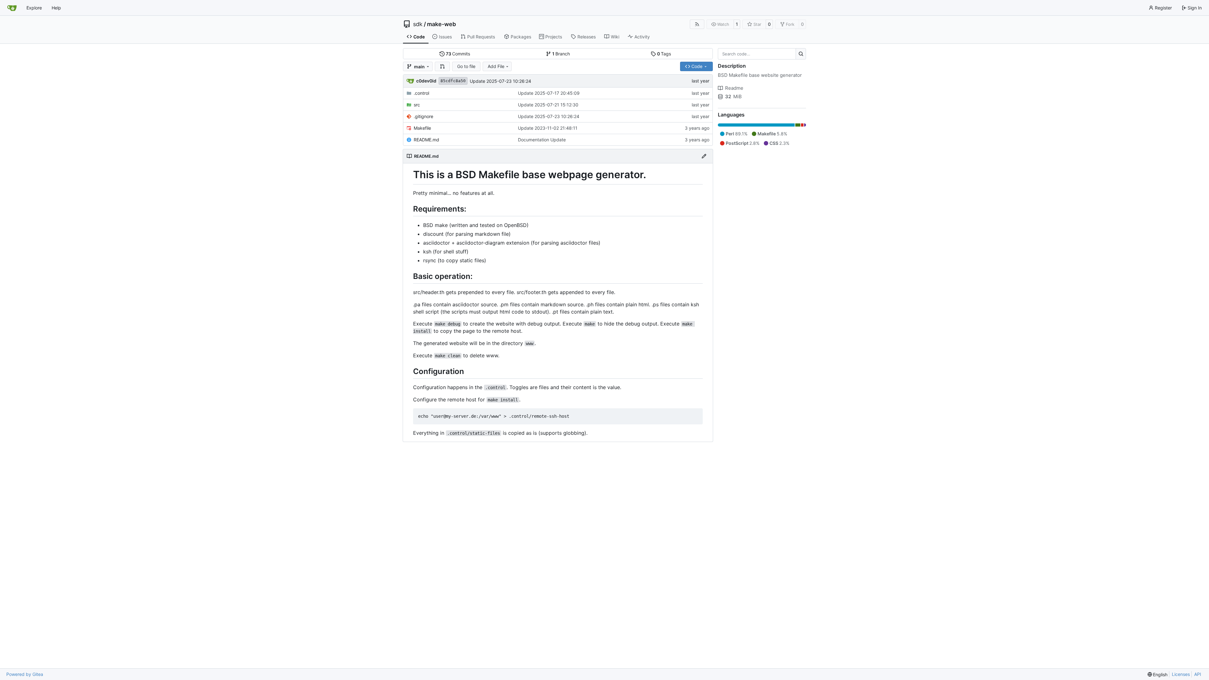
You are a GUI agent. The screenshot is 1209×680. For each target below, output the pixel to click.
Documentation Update (542, 139)
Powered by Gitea (24, 674)
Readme (734, 88)
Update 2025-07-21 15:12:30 (548, 104)
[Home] (12, 8)
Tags (664, 53)
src (417, 104)
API (1197, 674)
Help (56, 7)
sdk (418, 24)
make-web (441, 24)
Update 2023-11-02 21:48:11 (547, 128)
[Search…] (801, 54)
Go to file (466, 66)
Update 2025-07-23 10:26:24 (500, 81)
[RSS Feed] (697, 24)
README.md (426, 139)
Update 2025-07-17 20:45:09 (549, 93)
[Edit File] (704, 156)
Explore (34, 7)
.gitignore (423, 116)
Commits (458, 53)
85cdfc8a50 (453, 80)
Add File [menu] (496, 66)
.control (421, 93)
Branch (561, 53)
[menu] (1158, 674)
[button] (442, 66)
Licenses (1181, 674)
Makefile (422, 128)
